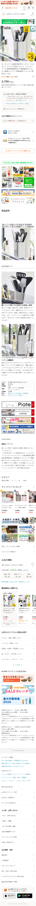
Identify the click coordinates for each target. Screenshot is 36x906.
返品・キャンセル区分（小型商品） (18, 393)
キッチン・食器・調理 (21, 710)
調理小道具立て (6, 714)
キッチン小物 (23, 712)
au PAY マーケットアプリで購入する (18, 151)
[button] (33, 76)
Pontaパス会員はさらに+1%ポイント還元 (17, 103)
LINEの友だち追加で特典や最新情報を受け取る (18, 163)
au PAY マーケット (7, 710)
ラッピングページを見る (15, 395)
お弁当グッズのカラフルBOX (22, 726)
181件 (26, 570)
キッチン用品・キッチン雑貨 (9, 712)
